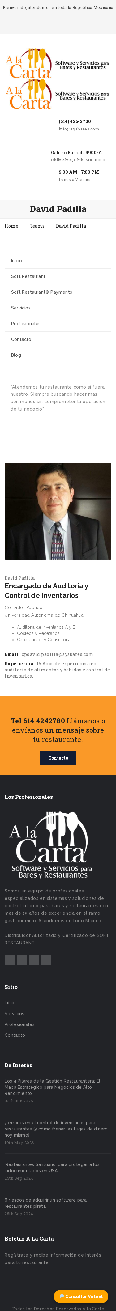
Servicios (21, 307)
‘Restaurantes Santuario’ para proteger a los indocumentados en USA (52, 1167)
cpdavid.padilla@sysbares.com (57, 654)
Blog (16, 355)
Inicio (16, 260)
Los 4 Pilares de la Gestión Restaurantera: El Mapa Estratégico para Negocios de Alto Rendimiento (52, 1087)
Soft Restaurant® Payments (41, 292)
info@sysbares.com (79, 129)
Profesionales (26, 323)
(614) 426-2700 (75, 121)
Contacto (21, 339)
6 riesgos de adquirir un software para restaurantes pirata (46, 1203)
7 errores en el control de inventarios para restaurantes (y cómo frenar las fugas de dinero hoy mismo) (56, 1129)
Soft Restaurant (28, 276)
